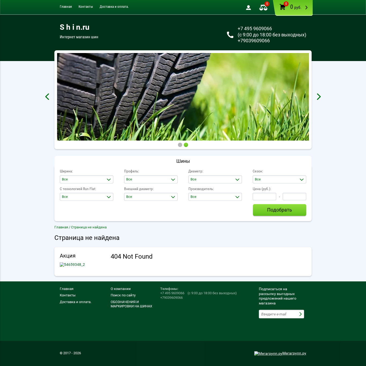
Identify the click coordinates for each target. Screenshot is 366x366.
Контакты (86, 7)
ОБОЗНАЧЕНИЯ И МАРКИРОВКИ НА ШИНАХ (131, 304)
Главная (66, 7)
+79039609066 (254, 40)
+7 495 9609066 (255, 28)
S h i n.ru (74, 27)
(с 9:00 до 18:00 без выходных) (272, 34)
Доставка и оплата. (114, 7)
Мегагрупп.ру (294, 353)
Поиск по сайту (123, 295)
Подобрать (279, 210)
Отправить (301, 314)
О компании (121, 289)
